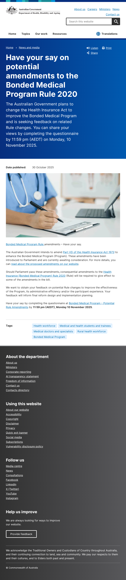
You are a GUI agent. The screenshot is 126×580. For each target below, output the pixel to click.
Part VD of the (88, 252)
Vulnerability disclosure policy (24, 446)
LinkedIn (11, 484)
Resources (60, 33)
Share (94, 53)
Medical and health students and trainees (85, 325)
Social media (14, 437)
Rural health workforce (91, 331)
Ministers (104, 9)
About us (79, 9)
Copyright (12, 419)
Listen (94, 48)
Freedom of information (20, 381)
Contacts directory (17, 390)
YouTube (11, 493)
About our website (17, 409)
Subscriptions (14, 441)
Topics (25, 33)
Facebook (12, 479)
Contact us (112, 14)
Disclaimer (12, 423)
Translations (109, 33)
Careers (92, 9)
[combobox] (89, 21)
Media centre (14, 466)
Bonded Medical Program (49, 337)
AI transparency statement (22, 376)
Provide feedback (21, 534)
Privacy (10, 428)
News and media (29, 47)
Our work (41, 33)
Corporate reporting (18, 371)
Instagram (12, 498)
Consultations (14, 475)
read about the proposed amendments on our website (44, 264)
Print (109, 48)
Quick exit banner (17, 432)
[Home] (33, 10)
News (116, 9)
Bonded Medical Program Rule (25, 244)
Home (12, 33)
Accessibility (13, 414)
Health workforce (44, 325)
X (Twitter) (12, 489)
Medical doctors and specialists (53, 331)
